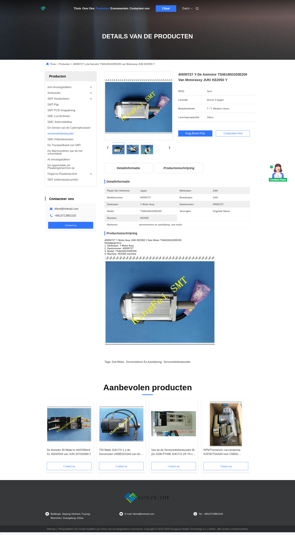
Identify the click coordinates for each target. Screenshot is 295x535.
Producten (102, 8)
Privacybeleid (65, 528)
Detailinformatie (128, 168)
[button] (51, 432)
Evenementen (119, 8)
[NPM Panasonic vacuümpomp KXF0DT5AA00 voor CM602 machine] (225, 424)
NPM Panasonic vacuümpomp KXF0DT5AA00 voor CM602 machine (221, 452)
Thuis (77, 8)
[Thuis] (50, 8)
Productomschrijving (179, 168)
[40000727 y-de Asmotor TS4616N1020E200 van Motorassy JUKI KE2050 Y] (138, 106)
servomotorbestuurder (177, 361)
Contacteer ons (140, 8)
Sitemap (51, 528)
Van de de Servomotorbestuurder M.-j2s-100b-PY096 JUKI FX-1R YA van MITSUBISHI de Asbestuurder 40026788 (173, 452)
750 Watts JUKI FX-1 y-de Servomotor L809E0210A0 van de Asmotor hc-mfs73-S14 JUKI (119, 452)
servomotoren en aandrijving (143, 361)
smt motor (118, 361)
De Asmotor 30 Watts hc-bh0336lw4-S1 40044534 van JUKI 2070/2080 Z (69, 451)
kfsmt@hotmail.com (66, 208)
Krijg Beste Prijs (195, 133)
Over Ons (88, 8)
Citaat (166, 8)
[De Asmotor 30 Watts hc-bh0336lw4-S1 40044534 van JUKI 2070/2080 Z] (69, 424)
